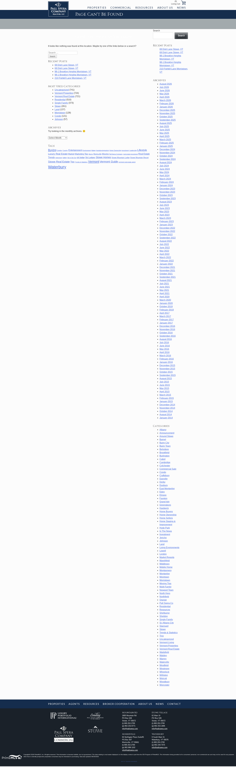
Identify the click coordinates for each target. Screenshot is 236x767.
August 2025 (166, 123)
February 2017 (167, 319)
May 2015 (164, 388)
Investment (165, 534)
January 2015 (166, 401)
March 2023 (165, 218)
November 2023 (167, 192)
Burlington (164, 456)
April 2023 (164, 215)
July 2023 (164, 205)
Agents (74, 703)
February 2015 (167, 398)
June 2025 (165, 130)
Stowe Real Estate (59, 161)
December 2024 (167, 149)
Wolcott (163, 678)
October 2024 (166, 156)
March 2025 (165, 139)
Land (57, 109)
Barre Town (165, 446)
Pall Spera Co (166, 603)
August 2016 (166, 339)
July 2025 (164, 126)
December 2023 (167, 189)
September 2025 (168, 120)
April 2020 (164, 297)
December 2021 (167, 267)
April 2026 (164, 97)
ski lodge (81, 157)
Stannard (164, 626)
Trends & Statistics (81, 162)
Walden (163, 655)
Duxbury (164, 485)
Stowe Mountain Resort (139, 158)
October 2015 (166, 372)
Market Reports (167, 557)
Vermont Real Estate (65, 96)
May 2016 (164, 349)
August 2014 (166, 414)
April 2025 (164, 136)
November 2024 (167, 153)
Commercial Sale (168, 469)
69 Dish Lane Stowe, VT (66, 65)
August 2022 (166, 241)
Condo (58, 116)
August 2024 (166, 162)
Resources (144, 7)
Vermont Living (167, 642)
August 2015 (166, 378)
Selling (65, 157)
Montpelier (165, 574)
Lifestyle (142, 150)
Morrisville (97, 154)
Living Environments (169, 547)
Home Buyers (166, 511)
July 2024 (164, 166)
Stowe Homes (103, 157)
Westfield (164, 665)
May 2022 (164, 251)
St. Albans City (167, 623)
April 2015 (164, 391)
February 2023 (167, 221)
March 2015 (165, 395)
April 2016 (164, 352)
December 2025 (167, 110)
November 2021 (167, 270)
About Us (165, 7)
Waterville (164, 662)
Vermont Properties (64, 93)
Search (156, 30)
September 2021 (168, 277)
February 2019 (167, 310)
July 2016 (164, 342)
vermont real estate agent (127, 162)
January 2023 (166, 225)
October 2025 (166, 117)
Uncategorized (62, 90)
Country (65, 150)
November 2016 (167, 329)
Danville (164, 479)
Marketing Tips (81, 154)
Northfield (164, 596)
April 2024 (164, 175)
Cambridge (165, 462)
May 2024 (164, 172)
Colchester (165, 466)
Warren (163, 659)
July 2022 (164, 244)
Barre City (164, 443)
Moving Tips (165, 583)
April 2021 (164, 293)
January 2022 (166, 264)
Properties (96, 7)
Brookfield (164, 452)
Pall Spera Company (116, 154)
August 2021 (166, 280)
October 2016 (166, 333)
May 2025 (164, 133)
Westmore (164, 668)
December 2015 (167, 365)
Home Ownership (115, 150)
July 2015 (164, 382)
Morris (91, 154)
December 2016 (167, 326)
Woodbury (164, 682)
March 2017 (165, 316)
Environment (86, 150)
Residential (60, 99)
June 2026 (165, 90)
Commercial (120, 7)
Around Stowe (166, 436)
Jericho (163, 538)
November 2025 (167, 113)
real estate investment (130, 154)
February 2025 (167, 143)
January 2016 (166, 362)
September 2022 (168, 238)
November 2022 (167, 231)
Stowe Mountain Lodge (121, 158)
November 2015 (167, 369)
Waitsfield (164, 652)
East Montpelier (167, 488)
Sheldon (164, 616)
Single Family (61, 103)
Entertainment (75, 150)
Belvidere (164, 449)
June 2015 (165, 385)
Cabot (162, 459)
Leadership (133, 150)
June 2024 (165, 169)
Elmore (163, 495)
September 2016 (168, 336)
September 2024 (168, 159)
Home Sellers (166, 518)
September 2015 (168, 375)
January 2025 (166, 146)
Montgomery (166, 570)
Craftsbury (164, 475)
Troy (162, 636)
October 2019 (166, 306)
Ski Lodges (90, 157)
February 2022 (167, 261)
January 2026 (166, 107)
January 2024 (166, 185)
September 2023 (168, 198)
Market (71, 154)
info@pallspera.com (130, 729)
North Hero (165, 593)
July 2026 (164, 87)
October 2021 (166, 274)
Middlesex (164, 564)
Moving (105, 154)
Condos (59, 150)
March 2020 (165, 300)
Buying (52, 150)
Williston (164, 675)
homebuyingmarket (102, 150)
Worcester (164, 685)
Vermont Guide (109, 161)
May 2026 (164, 94)
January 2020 (166, 303)
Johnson (59, 119)
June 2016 (165, 346)
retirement (58, 157)
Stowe (58, 106)
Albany (163, 430)
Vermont (93, 161)
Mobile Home (166, 567)
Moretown (164, 577)
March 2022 (165, 257)
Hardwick (164, 508)
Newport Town (166, 590)
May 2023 (164, 211)
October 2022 (166, 234)
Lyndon (163, 554)
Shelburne (165, 613)
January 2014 (166, 418)
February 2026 (167, 103)
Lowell (163, 551)
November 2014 (167, 408)
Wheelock (164, 672)
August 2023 (166, 202)
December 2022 (167, 228)
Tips (72, 162)
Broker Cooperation (119, 703)
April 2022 (164, 254)
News (181, 7)
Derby (162, 482)
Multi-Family (165, 587)
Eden (162, 492)
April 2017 (164, 313)
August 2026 (166, 84)
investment (125, 150)
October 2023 (166, 195)
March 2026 (165, 100)
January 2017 (166, 323)
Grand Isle (164, 502)
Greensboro (165, 505)
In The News (166, 531)
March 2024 (165, 179)
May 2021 (164, 290)
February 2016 (167, 359)
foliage (93, 150)
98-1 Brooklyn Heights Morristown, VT (73, 71)
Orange (163, 600)
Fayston (163, 498)
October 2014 (166, 411)
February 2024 (167, 182)
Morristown (60, 113)
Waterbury (57, 167)
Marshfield (165, 560)
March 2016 (165, 355)
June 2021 (165, 287)
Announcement (167, 433)
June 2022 (165, 247)
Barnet (163, 439)
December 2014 (167, 405)
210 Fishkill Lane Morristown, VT (70, 78)
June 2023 (165, 208)
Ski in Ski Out (71, 157)
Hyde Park (165, 528)
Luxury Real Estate (58, 154)
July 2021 (164, 283)
